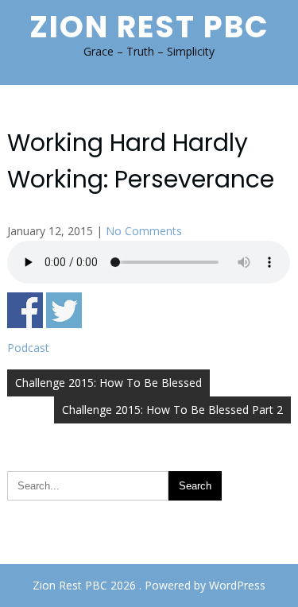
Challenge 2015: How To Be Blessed (108, 382)
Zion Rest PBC (149, 27)
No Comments (144, 230)
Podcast (28, 347)
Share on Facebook (25, 310)
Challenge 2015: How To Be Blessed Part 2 (172, 409)
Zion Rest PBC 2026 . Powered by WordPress (149, 585)
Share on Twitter (64, 310)
